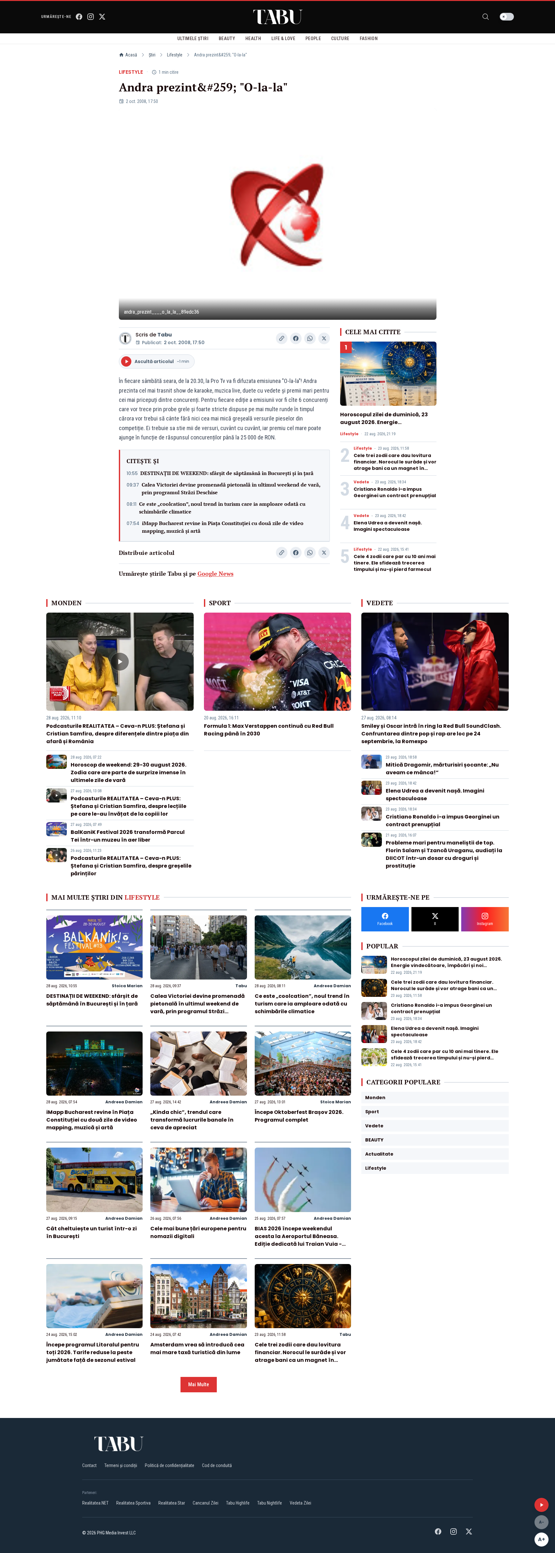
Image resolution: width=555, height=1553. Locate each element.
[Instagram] (90, 17)
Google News (215, 573)
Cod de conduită (217, 1465)
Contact (89, 1465)
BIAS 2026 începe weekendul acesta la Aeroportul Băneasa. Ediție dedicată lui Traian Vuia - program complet (298, 1240)
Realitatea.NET (95, 1503)
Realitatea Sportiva (133, 1503)
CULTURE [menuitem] (340, 38)
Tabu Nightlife (269, 1503)
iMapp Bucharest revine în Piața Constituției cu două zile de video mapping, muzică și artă (223, 527)
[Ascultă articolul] (541, 1505)
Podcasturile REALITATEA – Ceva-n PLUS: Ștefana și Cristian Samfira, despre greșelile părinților (131, 865)
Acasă (131, 54)
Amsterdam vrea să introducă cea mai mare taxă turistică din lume (197, 1348)
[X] (102, 17)
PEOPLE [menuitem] (313, 38)
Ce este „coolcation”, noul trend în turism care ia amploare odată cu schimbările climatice (222, 507)
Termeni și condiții (120, 1465)
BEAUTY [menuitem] (227, 38)
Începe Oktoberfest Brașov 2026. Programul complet (299, 1116)
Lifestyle (174, 54)
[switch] (507, 17)
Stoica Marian (127, 986)
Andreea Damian (332, 986)
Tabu (164, 334)
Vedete (361, 482)
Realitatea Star (171, 1503)
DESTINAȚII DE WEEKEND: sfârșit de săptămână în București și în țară (226, 473)
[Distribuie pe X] (324, 338)
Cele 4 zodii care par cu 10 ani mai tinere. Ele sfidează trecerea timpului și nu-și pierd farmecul (395, 563)
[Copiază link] (281, 338)
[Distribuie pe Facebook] (296, 338)
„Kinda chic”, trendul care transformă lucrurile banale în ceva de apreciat (191, 1119)
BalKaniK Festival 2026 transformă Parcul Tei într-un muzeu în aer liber (128, 836)
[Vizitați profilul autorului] (125, 338)
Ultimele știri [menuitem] (192, 38)
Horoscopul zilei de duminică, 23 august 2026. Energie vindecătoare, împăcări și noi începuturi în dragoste (384, 426)
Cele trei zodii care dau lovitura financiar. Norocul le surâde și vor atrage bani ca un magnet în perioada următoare (395, 465)
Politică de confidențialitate (169, 1465)
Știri (152, 54)
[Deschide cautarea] (485, 16)
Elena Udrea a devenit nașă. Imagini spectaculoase (388, 526)
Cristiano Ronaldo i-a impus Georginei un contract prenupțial (395, 492)
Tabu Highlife (238, 1503)
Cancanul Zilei (205, 1503)
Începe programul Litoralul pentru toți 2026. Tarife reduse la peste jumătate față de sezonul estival (92, 1352)
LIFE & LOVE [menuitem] (283, 38)
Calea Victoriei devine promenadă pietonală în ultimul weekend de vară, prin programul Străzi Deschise (231, 488)
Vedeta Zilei (300, 1503)
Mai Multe (198, 1384)
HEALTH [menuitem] (253, 38)
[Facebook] (79, 17)
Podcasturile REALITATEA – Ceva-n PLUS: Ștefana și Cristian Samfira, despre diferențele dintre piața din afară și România (117, 733)
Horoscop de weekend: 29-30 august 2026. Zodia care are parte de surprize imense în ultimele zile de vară (128, 772)
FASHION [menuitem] (369, 38)
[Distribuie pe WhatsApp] (310, 338)
